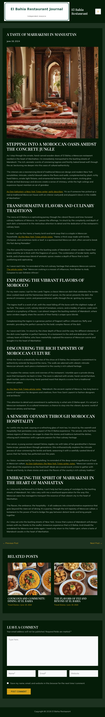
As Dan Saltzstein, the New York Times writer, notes (50, 463)
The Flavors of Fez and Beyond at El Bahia (70, 600)
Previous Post (10, 543)
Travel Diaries (13, 605)
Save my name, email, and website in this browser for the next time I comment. (47, 683)
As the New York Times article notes (35, 236)
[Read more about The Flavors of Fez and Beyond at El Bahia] (75, 578)
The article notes (15, 269)
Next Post (96, 543)
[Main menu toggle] (98, 11)
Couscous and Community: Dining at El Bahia (26, 600)
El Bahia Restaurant (79, 11)
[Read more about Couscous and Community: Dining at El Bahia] (29, 578)
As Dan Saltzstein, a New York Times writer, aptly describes (35, 191)
